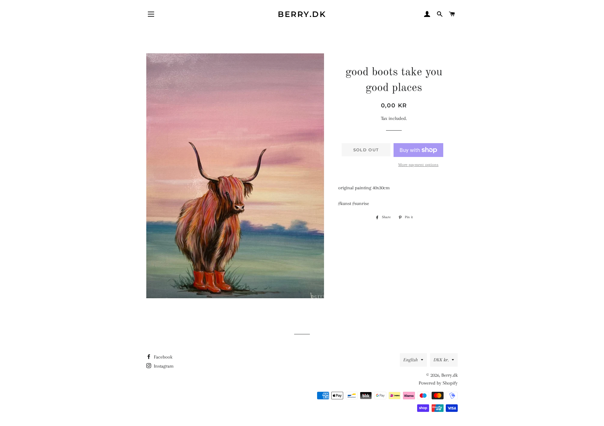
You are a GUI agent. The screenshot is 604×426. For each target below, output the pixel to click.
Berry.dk (302, 14)
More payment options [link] (418, 164)
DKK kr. (441, 360)
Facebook (162, 357)
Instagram (163, 366)
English (410, 360)
